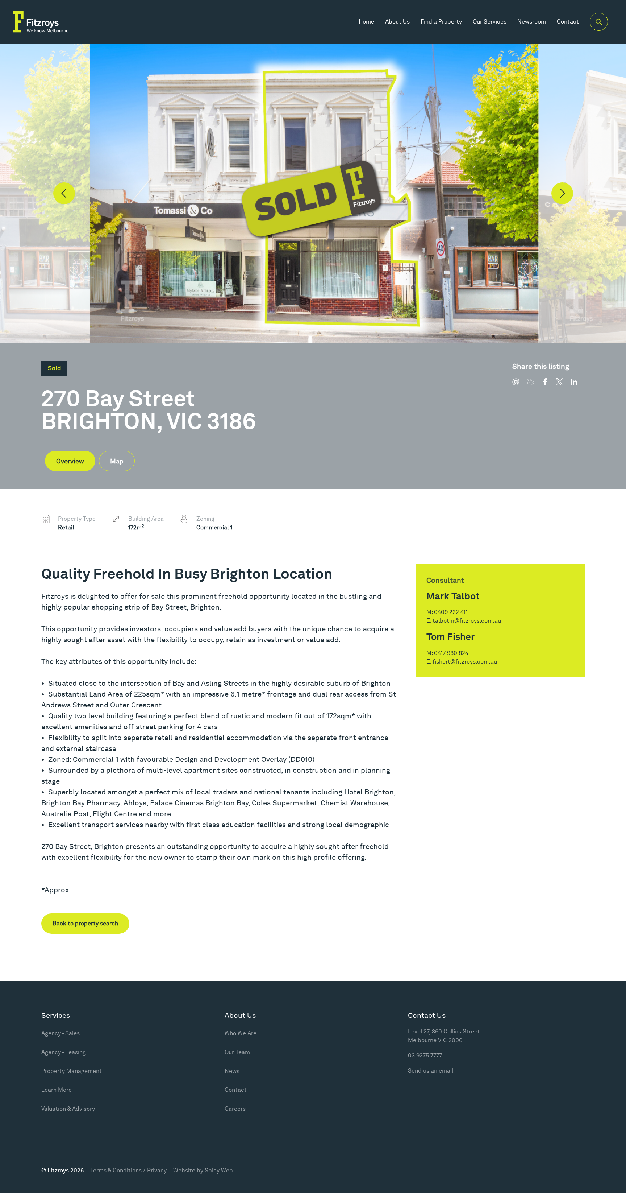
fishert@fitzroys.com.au (465, 661)
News (232, 1071)
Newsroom (531, 21)
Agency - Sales (60, 1033)
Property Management (71, 1071)
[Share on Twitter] (563, 385)
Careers (235, 1108)
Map (117, 461)
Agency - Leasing (63, 1052)
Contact (568, 21)
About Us (397, 21)
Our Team (237, 1052)
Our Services (489, 21)
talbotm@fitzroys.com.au (467, 620)
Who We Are (240, 1033)
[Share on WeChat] (534, 385)
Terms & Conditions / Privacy (128, 1170)
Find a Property (441, 21)
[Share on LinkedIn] (577, 385)
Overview (70, 461)
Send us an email (430, 1070)
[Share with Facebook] (548, 385)
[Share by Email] (519, 385)
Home (366, 21)
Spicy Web (219, 1170)
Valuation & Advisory (68, 1108)
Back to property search (85, 923)
